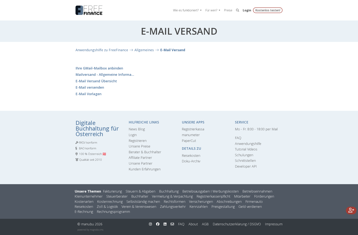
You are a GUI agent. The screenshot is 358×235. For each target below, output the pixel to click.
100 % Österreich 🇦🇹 (92, 154)
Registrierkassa (193, 129)
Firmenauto (254, 201)
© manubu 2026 (89, 224)
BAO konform (87, 148)
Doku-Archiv (191, 161)
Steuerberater (117, 196)
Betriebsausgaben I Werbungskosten (210, 191)
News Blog (137, 129)
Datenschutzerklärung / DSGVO (237, 224)
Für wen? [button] (211, 10)
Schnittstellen (245, 160)
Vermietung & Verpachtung (172, 196)
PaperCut (189, 140)
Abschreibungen (229, 201)
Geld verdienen (250, 206)
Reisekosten (191, 155)
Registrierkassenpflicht (213, 196)
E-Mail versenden (90, 87)
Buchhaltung (169, 191)
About (193, 224)
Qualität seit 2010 (90, 159)
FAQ (238, 138)
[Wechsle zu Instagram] (150, 224)
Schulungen (244, 155)
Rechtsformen (174, 201)
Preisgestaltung (223, 206)
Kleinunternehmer (89, 196)
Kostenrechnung (110, 201)
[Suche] (237, 10)
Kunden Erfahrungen (145, 169)
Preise (228, 10)
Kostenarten (84, 201)
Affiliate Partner (140, 157)
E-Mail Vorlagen (88, 94)
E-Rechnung (84, 211)
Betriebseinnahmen (257, 191)
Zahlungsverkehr (173, 206)
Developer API (246, 166)
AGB (205, 224)
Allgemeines (144, 50)
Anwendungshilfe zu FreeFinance (102, 50)
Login (247, 10)
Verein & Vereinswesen (139, 206)
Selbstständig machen (143, 201)
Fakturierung (112, 191)
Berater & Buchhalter (145, 152)
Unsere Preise (139, 146)
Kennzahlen (198, 206)
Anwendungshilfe (248, 143)
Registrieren (138, 140)
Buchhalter (139, 196)
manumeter (191, 135)
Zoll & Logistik (107, 206)
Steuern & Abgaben (140, 191)
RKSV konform (88, 142)
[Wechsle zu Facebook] (157, 224)
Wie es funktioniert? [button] (186, 10)
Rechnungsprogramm (113, 211)
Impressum (273, 224)
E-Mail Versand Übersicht (96, 81)
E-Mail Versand (172, 50)
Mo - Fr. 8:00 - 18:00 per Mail (256, 129)
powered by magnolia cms (90, 229)
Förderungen (264, 196)
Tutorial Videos (246, 149)
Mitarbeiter (242, 196)
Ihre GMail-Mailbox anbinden (99, 68)
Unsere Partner (140, 163)
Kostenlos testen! (267, 10)
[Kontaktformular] (172, 224)
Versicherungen (201, 201)
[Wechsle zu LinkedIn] (165, 224)
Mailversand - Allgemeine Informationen (105, 74)
